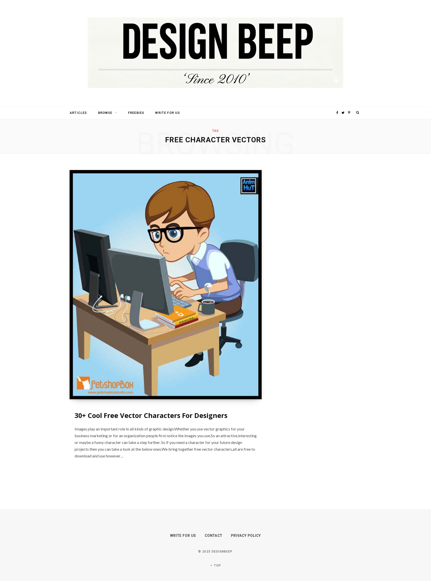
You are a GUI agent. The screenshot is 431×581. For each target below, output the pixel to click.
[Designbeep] (215, 53)
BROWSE (105, 113)
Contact (213, 536)
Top (217, 565)
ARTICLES (78, 113)
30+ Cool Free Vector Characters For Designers (151, 415)
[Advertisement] (314, 245)
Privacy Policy (246, 536)
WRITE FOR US (167, 113)
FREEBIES (136, 113)
